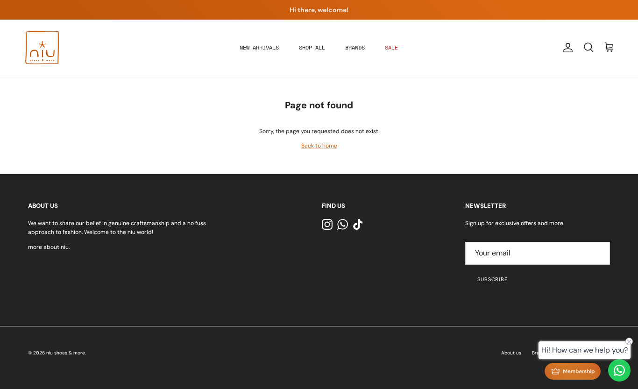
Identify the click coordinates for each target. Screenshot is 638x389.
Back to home (319, 145)
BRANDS (355, 47)
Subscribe (492, 279)
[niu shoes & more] (42, 47)
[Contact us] (619, 370)
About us (511, 353)
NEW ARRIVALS (259, 47)
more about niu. (49, 247)
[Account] (566, 47)
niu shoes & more (65, 353)
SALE (391, 47)
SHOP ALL (312, 47)
